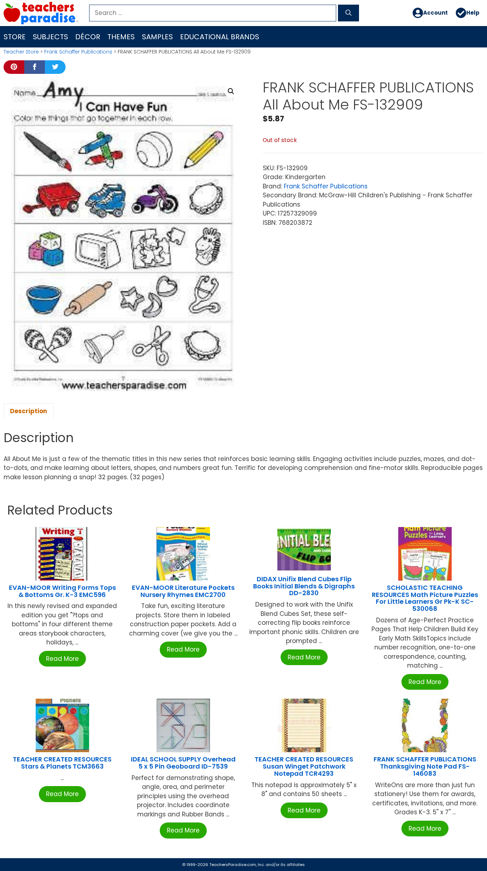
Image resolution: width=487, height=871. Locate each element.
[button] (231, 91)
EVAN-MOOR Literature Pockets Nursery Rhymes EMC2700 (183, 591)
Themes (121, 37)
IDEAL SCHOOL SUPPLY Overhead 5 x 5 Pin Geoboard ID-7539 (183, 763)
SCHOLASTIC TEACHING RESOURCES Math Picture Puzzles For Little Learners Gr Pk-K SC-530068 (425, 598)
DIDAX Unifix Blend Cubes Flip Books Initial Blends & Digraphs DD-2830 (304, 586)
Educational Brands (219, 37)
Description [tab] (28, 411)
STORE (15, 37)
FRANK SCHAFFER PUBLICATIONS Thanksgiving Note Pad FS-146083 (425, 766)
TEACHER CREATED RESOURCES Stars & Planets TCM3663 (62, 763)
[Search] (348, 13)
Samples (157, 37)
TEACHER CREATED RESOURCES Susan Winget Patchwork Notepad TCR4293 (304, 766)
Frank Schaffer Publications (78, 51)
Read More (62, 658)
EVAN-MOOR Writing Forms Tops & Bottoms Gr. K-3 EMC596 (62, 591)
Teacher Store (21, 51)
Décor (87, 37)
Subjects (50, 37)
